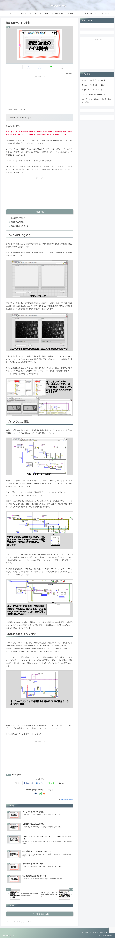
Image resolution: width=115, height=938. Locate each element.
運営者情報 (85, 932)
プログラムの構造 (17, 222)
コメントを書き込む (40, 914)
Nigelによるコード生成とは (92, 90)
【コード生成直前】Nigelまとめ (93, 94)
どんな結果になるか (18, 218)
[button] (62, 67)
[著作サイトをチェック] (35, 793)
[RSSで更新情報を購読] (44, 793)
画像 (20, 774)
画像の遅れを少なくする (19, 226)
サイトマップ (94, 932)
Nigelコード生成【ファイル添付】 (94, 85)
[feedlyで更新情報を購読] (40, 793)
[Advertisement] (39, 92)
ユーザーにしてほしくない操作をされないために (96, 100)
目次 (38, 211)
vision (14, 774)
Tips (9, 774)
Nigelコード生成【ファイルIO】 (94, 80)
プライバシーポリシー (106, 932)
